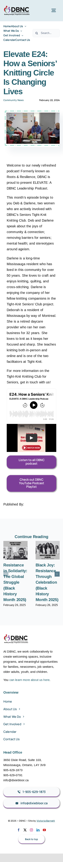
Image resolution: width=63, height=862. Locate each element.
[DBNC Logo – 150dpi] (16, 5)
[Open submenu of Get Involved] (21, 35)
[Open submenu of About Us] (24, 26)
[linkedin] (37, 829)
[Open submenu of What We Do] (20, 31)
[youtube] (44, 829)
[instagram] (31, 829)
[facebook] (18, 829)
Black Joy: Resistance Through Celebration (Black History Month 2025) (47, 582)
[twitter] (25, 829)
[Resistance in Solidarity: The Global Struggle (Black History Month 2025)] (15, 550)
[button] (5, 574)
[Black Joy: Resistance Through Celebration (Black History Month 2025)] (48, 550)
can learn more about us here (29, 680)
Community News (13, 100)
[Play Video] (31, 438)
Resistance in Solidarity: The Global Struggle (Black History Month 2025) (15, 582)
